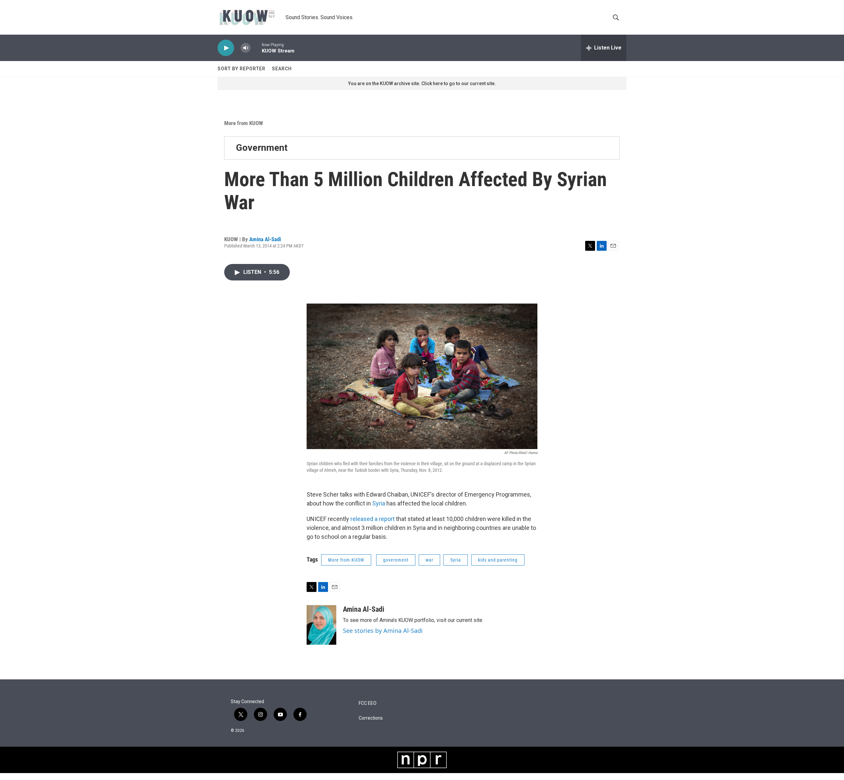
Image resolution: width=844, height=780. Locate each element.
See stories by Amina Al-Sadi (383, 630)
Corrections (371, 718)
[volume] (245, 48)
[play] (226, 48)
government (395, 560)
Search (282, 68)
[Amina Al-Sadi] (321, 625)
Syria (378, 503)
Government (261, 147)
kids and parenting (498, 560)
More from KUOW (243, 123)
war (429, 560)
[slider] (256, 47)
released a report (372, 518)
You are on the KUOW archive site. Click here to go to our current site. (422, 83)
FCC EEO (368, 703)
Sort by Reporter (241, 68)
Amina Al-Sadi (265, 239)
